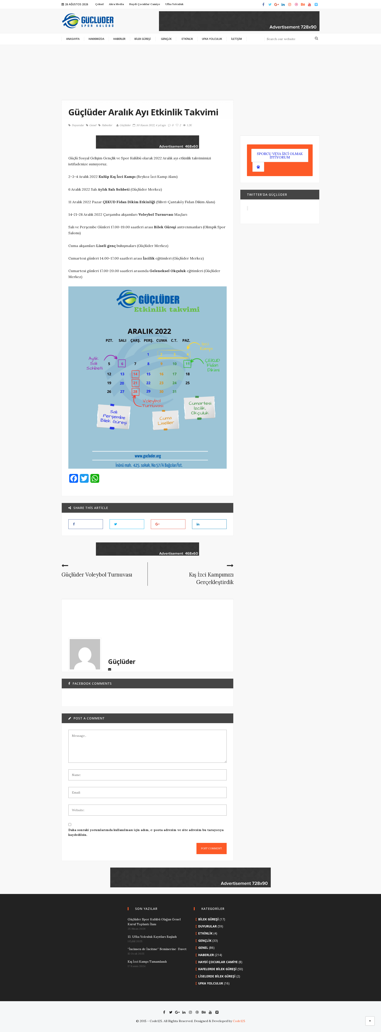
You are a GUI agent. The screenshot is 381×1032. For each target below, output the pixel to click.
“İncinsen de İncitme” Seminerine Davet (157, 949)
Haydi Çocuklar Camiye (218, 962)
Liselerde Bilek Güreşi (216, 976)
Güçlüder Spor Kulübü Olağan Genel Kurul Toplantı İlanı (154, 921)
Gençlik (204, 940)
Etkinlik (205, 933)
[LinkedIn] (283, 4)
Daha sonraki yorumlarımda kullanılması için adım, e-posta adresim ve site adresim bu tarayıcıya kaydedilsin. (146, 832)
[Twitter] (270, 4)
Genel (92, 125)
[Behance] (303, 4)
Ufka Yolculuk (210, 983)
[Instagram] (289, 4)
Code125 (239, 1021)
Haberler (107, 125)
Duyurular (78, 125)
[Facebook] (263, 4)
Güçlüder (125, 125)
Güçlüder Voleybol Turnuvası (97, 574)
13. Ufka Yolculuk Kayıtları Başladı (152, 937)
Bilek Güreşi (208, 919)
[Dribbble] (296, 4)
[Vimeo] (316, 4)
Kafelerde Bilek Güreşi (217, 969)
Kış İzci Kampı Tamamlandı (147, 962)
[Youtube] (309, 4)
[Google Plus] (276, 4)
